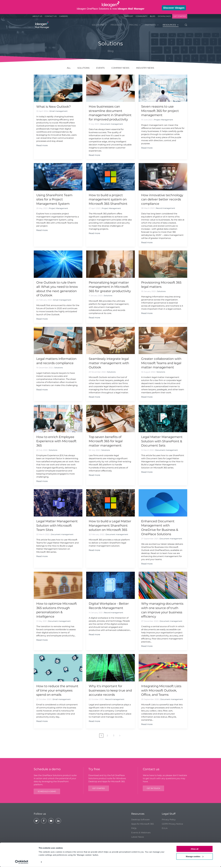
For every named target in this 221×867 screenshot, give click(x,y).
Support (128, 16)
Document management (111, 124)
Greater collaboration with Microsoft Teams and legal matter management (161, 363)
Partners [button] (150, 25)
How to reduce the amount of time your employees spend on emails (57, 690)
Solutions (83, 68)
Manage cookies (193, 856)
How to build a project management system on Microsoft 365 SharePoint (108, 199)
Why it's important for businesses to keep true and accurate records (110, 690)
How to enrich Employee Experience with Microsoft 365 (56, 441)
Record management (165, 208)
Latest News (137, 837)
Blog (152, 16)
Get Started (179, 16)
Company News (120, 68)
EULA (164, 828)
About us (37, 16)
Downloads (164, 16)
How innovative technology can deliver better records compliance (162, 199)
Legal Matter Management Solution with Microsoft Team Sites (57, 525)
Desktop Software (140, 819)
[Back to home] (42, 25)
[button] (186, 25)
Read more (42, 145)
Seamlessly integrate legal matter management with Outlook (109, 363)
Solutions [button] (98, 25)
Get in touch (153, 788)
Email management (59, 111)
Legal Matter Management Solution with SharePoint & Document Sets (162, 441)
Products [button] (117, 25)
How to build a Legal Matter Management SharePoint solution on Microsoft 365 (110, 525)
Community (141, 16)
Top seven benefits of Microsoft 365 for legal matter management (106, 441)
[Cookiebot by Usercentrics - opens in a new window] (21, 862)
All (69, 68)
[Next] (120, 735)
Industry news (145, 68)
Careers (63, 16)
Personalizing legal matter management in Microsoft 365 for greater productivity (110, 287)
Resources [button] (169, 25)
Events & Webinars (141, 832)
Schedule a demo (47, 791)
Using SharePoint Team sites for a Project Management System (54, 199)
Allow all (194, 849)
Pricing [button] (133, 25)
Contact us (51, 16)
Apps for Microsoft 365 (142, 824)
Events (100, 68)
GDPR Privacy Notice (172, 824)
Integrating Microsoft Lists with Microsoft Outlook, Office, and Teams (161, 690)
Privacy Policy (169, 819)
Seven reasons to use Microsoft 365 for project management (160, 111)
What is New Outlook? (53, 106)
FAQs (133, 828)
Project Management (163, 120)
